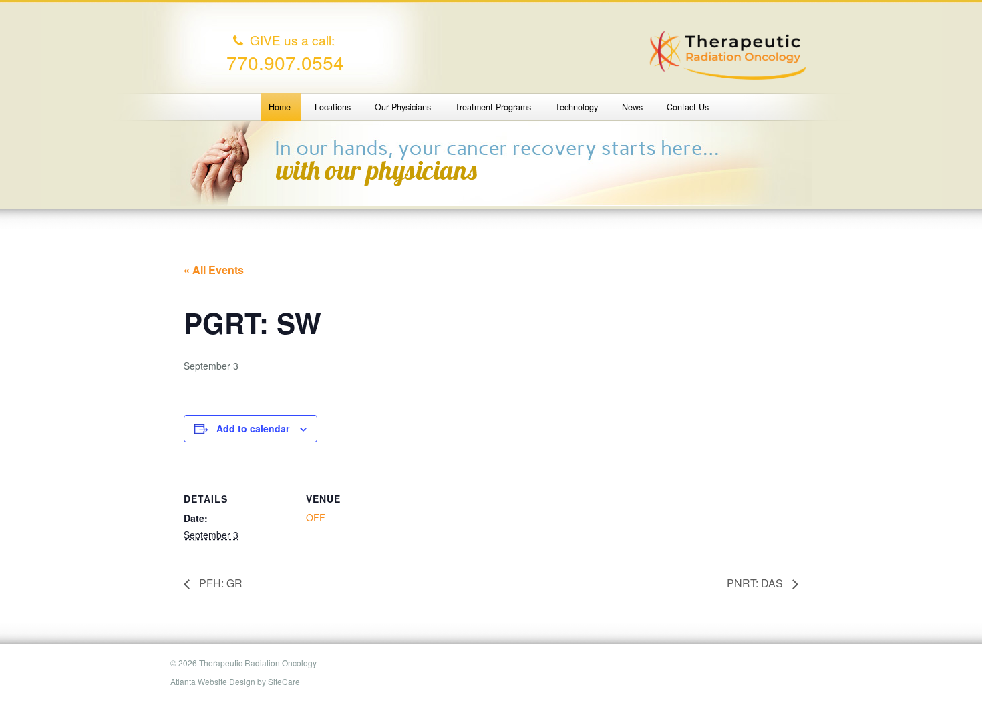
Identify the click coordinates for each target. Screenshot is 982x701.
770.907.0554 (285, 62)
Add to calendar (252, 428)
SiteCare (284, 681)
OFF (315, 517)
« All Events (214, 269)
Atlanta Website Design (212, 681)
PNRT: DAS (756, 583)
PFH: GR (219, 583)
